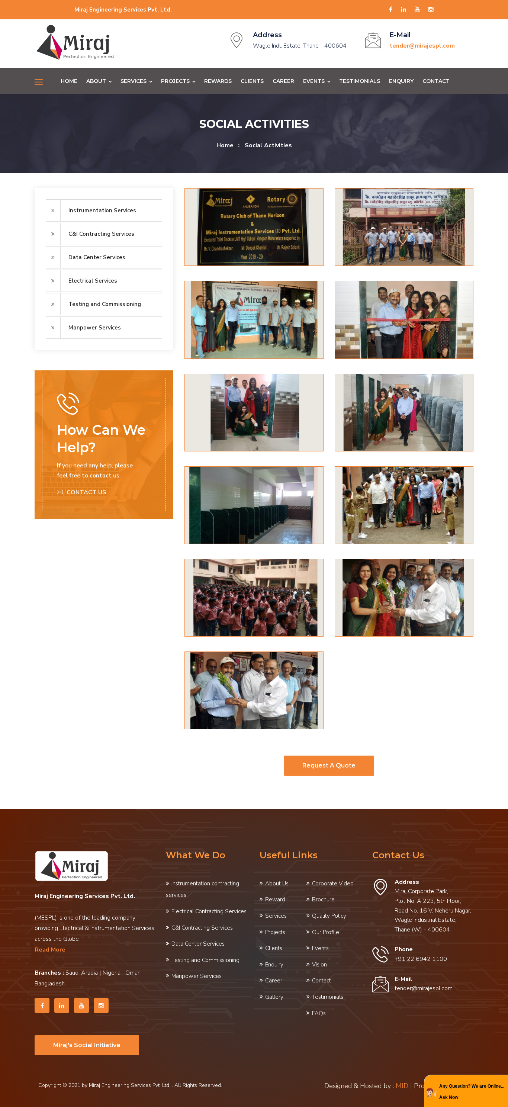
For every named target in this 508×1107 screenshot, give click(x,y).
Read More (50, 950)
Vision (319, 964)
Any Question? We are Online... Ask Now (471, 1092)
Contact (436, 81)
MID (402, 1085)
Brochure (323, 899)
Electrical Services (92, 280)
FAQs (319, 1013)
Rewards (218, 81)
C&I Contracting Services (101, 234)
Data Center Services (96, 257)
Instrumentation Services (102, 210)
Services (133, 81)
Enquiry (401, 81)
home (225, 145)
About (96, 81)
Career (283, 81)
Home (69, 81)
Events (314, 81)
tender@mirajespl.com (424, 988)
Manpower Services (94, 327)
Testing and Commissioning (104, 304)
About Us (277, 883)
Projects (175, 81)
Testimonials (359, 81)
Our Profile (325, 932)
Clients (252, 81)
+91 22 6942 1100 (421, 959)
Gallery (274, 997)
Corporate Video (333, 883)
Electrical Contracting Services (209, 911)
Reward (275, 899)
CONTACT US (86, 492)
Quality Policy (329, 916)
